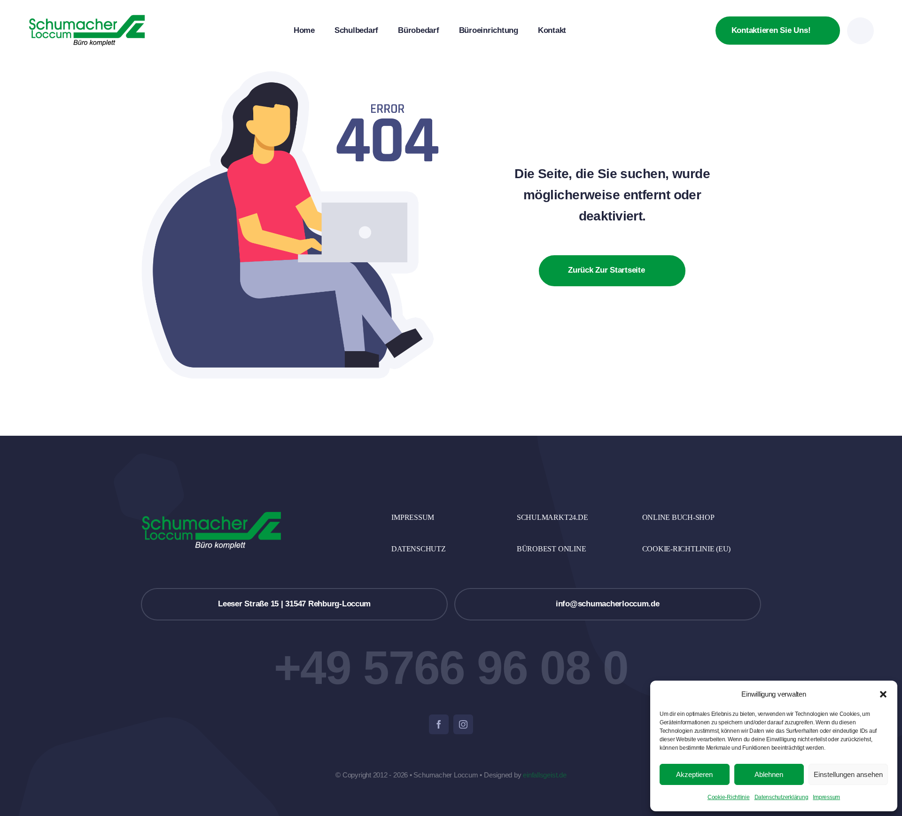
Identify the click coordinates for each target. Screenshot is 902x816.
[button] (883, 694)
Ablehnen (768, 774)
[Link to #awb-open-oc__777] (860, 30)
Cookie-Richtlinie (729, 797)
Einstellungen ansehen (848, 774)
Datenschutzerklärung (781, 797)
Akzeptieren (694, 774)
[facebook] (439, 724)
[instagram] (463, 724)
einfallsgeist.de (544, 775)
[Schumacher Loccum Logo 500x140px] (87, 18)
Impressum (826, 797)
